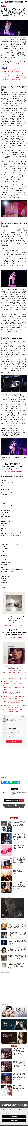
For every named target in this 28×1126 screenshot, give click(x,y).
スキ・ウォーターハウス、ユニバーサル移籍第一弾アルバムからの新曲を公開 (17, 934)
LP (12, 622)
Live (6, 805)
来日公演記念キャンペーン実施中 (14, 625)
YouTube (8, 64)
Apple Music (20, 63)
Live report (12, 805)
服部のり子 (21, 807)
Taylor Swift (13, 807)
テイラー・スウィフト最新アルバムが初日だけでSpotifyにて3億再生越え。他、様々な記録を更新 (17, 957)
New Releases (20, 805)
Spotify (3, 64)
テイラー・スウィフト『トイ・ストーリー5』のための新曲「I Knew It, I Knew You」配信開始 (17, 926)
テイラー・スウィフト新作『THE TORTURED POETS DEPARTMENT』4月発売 (15, 683)
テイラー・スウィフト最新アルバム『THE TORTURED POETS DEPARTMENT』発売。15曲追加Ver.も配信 (17, 965)
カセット (16, 622)
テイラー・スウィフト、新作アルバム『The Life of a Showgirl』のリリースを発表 (17, 941)
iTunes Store (13, 670)
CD (10, 622)
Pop (6, 807)
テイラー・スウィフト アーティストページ (14, 678)
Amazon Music (16, 672)
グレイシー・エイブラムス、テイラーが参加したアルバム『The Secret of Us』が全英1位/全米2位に (17, 949)
